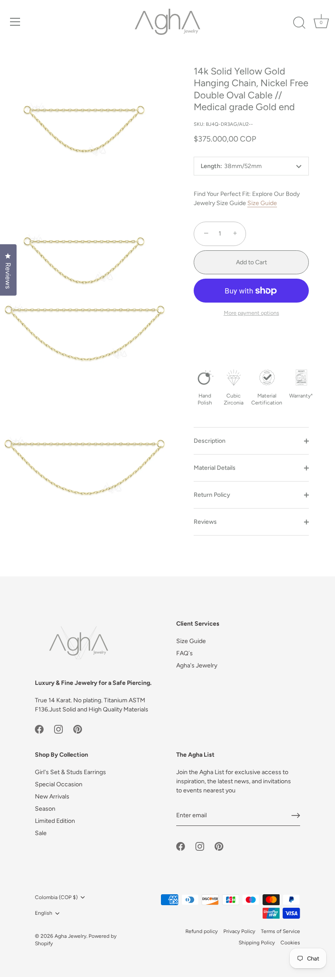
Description (210, 441)
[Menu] (15, 21)
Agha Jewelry (70, 936)
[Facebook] (39, 729)
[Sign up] (295, 815)
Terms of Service (280, 931)
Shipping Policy (257, 943)
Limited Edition (55, 821)
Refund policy (201, 931)
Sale (41, 833)
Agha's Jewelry (196, 665)
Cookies (290, 943)
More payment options (251, 313)
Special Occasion (58, 784)
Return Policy (212, 495)
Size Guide (262, 203)
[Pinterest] (77, 729)
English (43, 913)
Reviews (205, 522)
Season (45, 808)
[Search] (299, 23)
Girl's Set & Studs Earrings (70, 772)
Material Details (215, 468)
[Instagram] (58, 729)
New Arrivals (52, 796)
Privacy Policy (239, 931)
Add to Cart (251, 262)
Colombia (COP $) (56, 897)
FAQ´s (184, 653)
